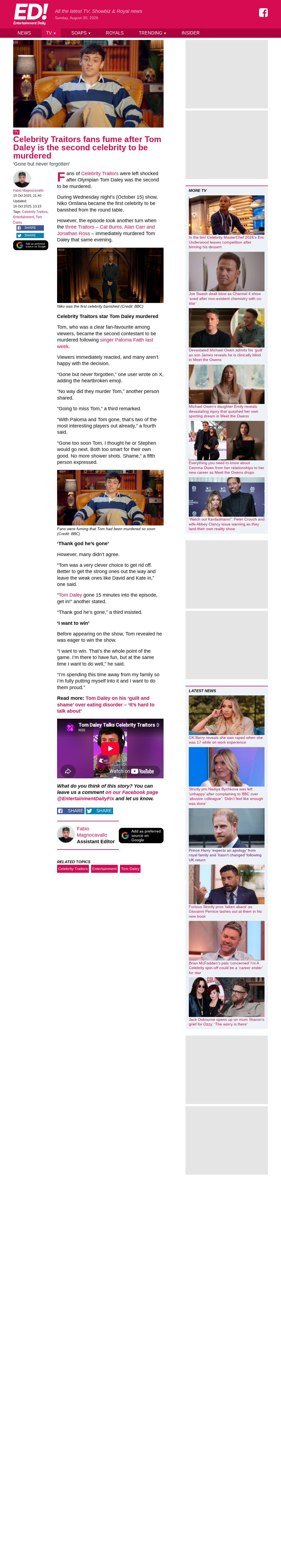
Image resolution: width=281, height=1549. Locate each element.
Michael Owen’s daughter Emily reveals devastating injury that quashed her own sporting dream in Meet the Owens (223, 411)
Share (30, 228)
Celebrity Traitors (34, 212)
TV (51, 33)
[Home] (30, 14)
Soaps (81, 33)
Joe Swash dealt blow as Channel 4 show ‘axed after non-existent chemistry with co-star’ (225, 298)
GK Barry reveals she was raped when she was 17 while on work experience (226, 740)
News (24, 33)
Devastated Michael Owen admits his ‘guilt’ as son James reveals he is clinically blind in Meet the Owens (226, 355)
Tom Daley (130, 868)
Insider (191, 33)
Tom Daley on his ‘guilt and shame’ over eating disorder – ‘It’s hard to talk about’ (105, 704)
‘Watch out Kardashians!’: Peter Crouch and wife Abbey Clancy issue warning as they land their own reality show (227, 524)
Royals (115, 33)
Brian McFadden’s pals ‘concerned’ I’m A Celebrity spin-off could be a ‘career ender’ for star (226, 968)
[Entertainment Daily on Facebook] (263, 12)
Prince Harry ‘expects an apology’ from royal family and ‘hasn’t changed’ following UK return (225, 855)
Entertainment (23, 217)
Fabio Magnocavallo (28, 190)
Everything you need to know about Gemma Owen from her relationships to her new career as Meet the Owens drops (226, 468)
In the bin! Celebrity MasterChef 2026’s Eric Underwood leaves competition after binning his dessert (226, 242)
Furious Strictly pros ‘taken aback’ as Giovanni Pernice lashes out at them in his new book (225, 911)
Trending (153, 33)
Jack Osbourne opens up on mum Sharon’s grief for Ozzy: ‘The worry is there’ (226, 1022)
